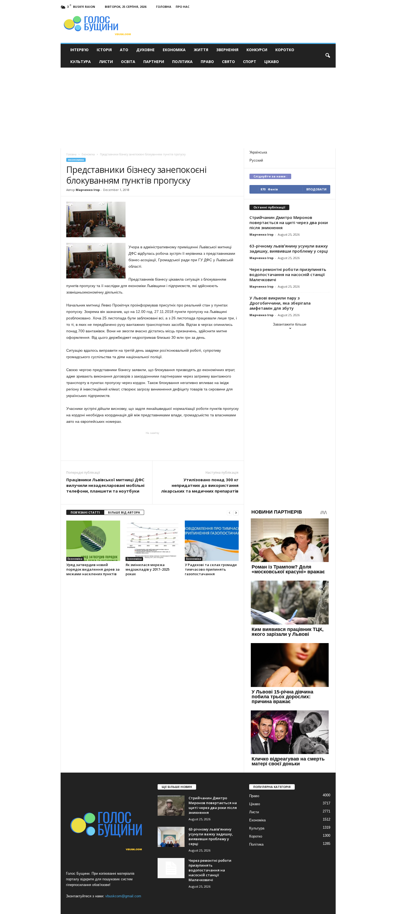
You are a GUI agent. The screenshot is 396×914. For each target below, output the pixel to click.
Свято (228, 61)
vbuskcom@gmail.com (123, 896)
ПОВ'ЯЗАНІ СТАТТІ (85, 512)
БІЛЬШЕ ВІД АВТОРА (124, 512)
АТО (124, 49)
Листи (106, 61)
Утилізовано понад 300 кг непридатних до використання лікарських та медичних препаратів (199, 485)
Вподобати (316, 189)
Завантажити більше (289, 324)
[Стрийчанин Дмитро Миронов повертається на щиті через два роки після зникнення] (171, 806)
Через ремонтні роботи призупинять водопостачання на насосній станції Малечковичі (287, 274)
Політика (182, 61)
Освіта (128, 61)
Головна (163, 7)
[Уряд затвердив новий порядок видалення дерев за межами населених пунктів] (93, 541)
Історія (104, 49)
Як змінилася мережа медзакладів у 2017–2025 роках (147, 569)
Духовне (145, 49)
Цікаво (271, 61)
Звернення (227, 49)
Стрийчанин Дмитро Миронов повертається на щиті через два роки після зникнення (288, 222)
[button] (328, 56)
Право (207, 61)
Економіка (174, 49)
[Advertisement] (198, 108)
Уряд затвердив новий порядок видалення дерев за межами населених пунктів (93, 569)
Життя (201, 49)
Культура (80, 61)
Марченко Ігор (88, 190)
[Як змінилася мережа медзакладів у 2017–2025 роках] (152, 541)
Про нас (182, 7)
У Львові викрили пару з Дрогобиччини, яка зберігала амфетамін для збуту (280, 303)
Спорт (249, 61)
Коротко (284, 49)
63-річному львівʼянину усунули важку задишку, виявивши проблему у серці (288, 248)
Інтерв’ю (79, 49)
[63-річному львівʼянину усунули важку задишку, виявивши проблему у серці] (171, 837)
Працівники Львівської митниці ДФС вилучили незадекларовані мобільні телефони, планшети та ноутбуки (105, 485)
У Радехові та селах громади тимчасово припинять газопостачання (211, 569)
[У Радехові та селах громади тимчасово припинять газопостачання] (212, 541)
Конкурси (256, 49)
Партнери (153, 61)
